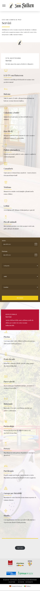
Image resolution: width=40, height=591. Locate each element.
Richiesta (21, 582)
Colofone (12, 582)
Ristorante (29, 582)
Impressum (20, 548)
